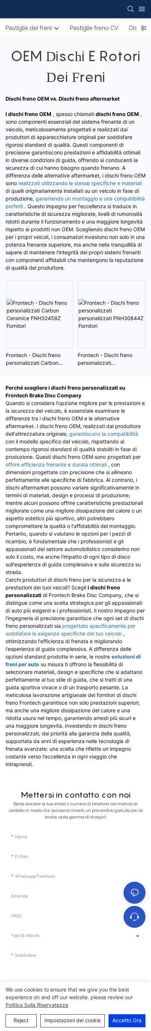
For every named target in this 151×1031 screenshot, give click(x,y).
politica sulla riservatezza (36, 1005)
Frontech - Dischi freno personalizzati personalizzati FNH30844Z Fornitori (110, 359)
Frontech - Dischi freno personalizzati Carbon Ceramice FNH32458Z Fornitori (33, 359)
